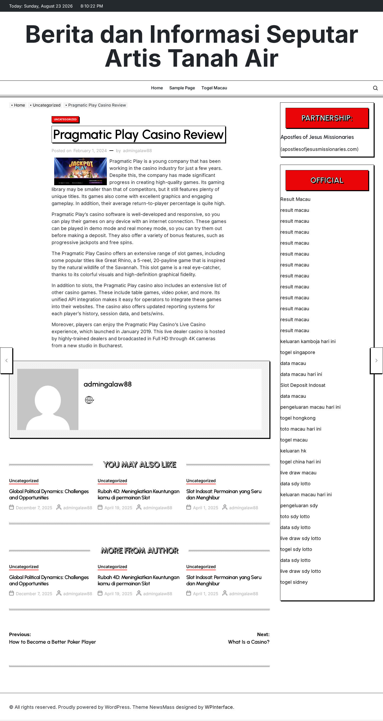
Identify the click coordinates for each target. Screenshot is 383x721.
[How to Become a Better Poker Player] (6, 360)
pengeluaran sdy (299, 505)
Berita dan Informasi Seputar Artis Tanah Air (191, 46)
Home (157, 87)
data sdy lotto (295, 560)
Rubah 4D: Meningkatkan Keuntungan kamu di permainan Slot (138, 494)
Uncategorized (65, 119)
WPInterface (219, 707)
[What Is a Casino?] (376, 360)
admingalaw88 (137, 150)
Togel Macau (214, 87)
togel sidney (294, 582)
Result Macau (295, 199)
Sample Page (182, 87)
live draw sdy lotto (300, 571)
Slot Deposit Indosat (302, 385)
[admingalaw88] (47, 399)
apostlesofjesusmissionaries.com (319, 149)
